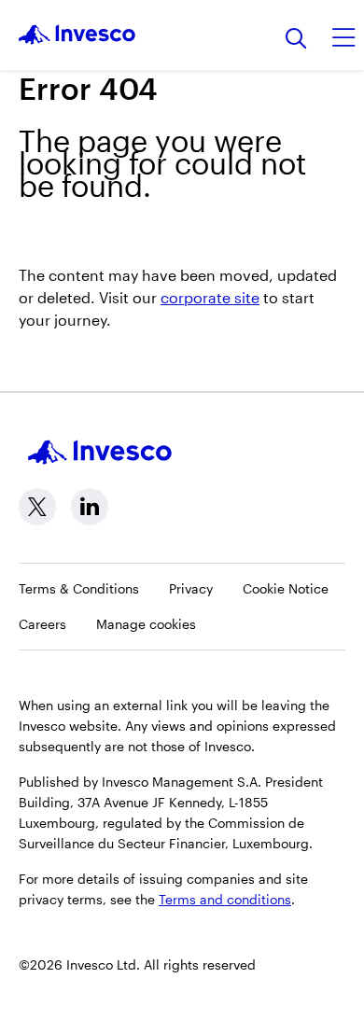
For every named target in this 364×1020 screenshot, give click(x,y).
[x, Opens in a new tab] (37, 506)
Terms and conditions (225, 899)
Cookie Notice (286, 588)
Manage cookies (146, 624)
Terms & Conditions (79, 588)
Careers (42, 624)
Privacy (191, 588)
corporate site (210, 297)
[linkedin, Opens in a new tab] (89, 506)
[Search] (296, 39)
